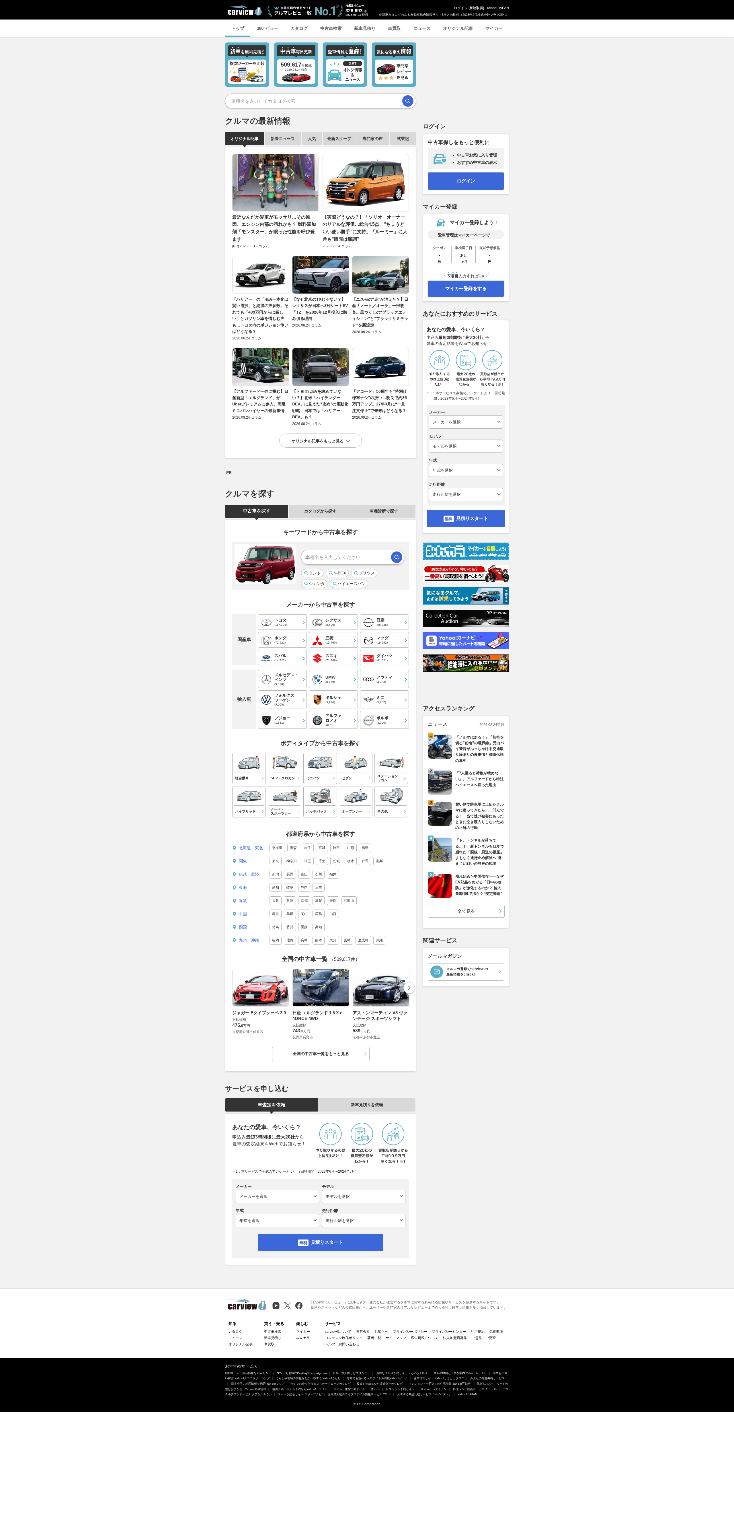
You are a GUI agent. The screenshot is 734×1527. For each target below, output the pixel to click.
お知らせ (381, 1332)
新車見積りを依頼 (367, 1104)
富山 (304, 874)
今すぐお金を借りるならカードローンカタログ (320, 1383)
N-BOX (339, 573)
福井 (332, 874)
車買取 (394, 28)
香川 (289, 927)
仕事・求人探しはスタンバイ (351, 1373)
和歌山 (349, 901)
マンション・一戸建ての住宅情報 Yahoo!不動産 (440, 1383)
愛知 (275, 887)
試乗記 (403, 138)
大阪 (275, 901)
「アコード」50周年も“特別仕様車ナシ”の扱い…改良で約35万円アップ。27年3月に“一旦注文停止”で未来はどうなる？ (379, 401)
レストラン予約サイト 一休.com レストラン (416, 1389)
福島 (365, 848)
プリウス (367, 573)
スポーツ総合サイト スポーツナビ (300, 1394)
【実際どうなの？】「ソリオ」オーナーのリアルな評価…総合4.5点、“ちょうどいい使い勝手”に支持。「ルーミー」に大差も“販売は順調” (365, 228)
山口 (332, 914)
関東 (243, 861)
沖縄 (379, 940)
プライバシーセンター (449, 1332)
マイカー (494, 28)
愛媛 (304, 927)
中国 (243, 914)
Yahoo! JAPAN (497, 8)
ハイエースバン (351, 583)
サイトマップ (396, 1338)
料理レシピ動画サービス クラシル (475, 1389)
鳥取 (275, 914)
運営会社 (363, 1332)
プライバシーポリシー (410, 1332)
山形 (350, 848)
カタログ (299, 28)
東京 (275, 861)
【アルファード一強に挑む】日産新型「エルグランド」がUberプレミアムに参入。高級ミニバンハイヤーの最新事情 (260, 401)
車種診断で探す (384, 511)
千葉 (322, 861)
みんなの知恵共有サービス (487, 1378)
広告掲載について (424, 1338)
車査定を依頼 (271, 1104)
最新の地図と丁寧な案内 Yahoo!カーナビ (460, 1373)
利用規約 (478, 1332)
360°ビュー (267, 28)
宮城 (322, 848)
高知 (318, 927)
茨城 (336, 861)
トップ (237, 28)
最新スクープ (339, 138)
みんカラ (303, 1338)
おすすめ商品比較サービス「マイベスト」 (424, 1394)
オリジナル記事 (458, 28)
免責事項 (496, 1332)
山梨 (379, 861)
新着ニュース (283, 138)
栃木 (350, 861)
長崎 (304, 940)
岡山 (304, 914)
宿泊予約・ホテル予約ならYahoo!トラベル (299, 1389)
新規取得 (476, 8)
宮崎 (347, 940)
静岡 (304, 887)
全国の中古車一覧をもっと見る (321, 1053)
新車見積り (365, 28)
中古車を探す (256, 510)
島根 (289, 914)
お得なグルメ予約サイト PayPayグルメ (401, 1373)
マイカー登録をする (466, 288)
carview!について (338, 1332)
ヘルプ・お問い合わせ (342, 1344)
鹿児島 (363, 940)
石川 (318, 874)
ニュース (422, 28)
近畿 (243, 901)
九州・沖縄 (249, 940)
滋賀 (318, 901)
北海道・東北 (251, 848)
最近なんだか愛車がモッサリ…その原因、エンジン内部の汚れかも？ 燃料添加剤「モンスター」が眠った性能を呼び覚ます (274, 228)
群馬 (365, 861)
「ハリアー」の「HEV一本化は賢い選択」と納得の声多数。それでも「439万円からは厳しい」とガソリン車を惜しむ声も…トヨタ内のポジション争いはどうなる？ (260, 315)
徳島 (275, 927)
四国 (243, 927)
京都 (304, 901)
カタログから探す (320, 511)
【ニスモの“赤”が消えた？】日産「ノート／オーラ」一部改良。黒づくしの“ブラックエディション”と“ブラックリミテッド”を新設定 (380, 312)
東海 (243, 887)
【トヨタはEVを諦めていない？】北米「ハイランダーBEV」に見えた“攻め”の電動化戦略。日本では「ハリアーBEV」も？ (320, 404)
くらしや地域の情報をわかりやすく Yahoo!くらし (308, 1378)
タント (315, 573)
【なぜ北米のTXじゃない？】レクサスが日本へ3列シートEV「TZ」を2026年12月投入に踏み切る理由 (320, 309)
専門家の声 (373, 138)
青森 (293, 848)
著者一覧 (374, 1338)
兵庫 (289, 901)
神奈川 (291, 861)
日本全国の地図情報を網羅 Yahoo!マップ (257, 1383)
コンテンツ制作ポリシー (344, 1338)
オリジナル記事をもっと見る (318, 441)
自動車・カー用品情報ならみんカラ (248, 1373)
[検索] (407, 101)
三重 (318, 887)
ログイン (461, 8)
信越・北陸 (249, 874)
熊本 (318, 940)
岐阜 (289, 887)
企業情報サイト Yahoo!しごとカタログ (439, 1378)
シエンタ (317, 583)
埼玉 (307, 861)
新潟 (275, 874)
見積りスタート (327, 1242)
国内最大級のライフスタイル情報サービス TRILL (359, 1394)
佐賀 (289, 940)
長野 (289, 874)
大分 (332, 940)
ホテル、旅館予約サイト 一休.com (356, 1389)
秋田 (336, 848)
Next (409, 988)
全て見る (466, 911)
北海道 (277, 848)
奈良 (332, 901)
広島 (318, 914)
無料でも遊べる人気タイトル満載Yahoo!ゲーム (377, 1378)
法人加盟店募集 (455, 1338)
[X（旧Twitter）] (287, 1305)
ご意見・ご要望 (484, 1338)
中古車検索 (331, 28)
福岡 (275, 940)
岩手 (307, 848)
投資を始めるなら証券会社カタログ (380, 1383)
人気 (312, 138)
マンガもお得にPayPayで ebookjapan (302, 1373)
